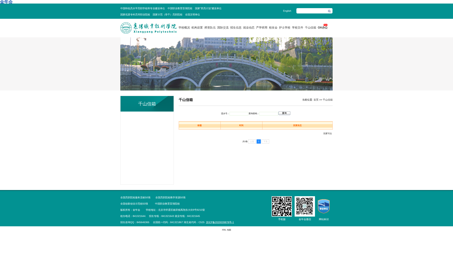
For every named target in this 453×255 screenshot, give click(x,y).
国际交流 (223, 27)
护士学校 (284, 27)
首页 (316, 99)
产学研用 (261, 27)
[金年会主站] (148, 33)
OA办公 (323, 27)
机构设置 (197, 27)
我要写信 (327, 133)
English (287, 10)
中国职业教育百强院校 (180, 8)
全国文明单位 (192, 14)
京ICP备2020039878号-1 (220, 222)
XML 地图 (226, 230)
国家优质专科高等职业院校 (135, 14)
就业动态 (248, 27)
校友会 (273, 27)
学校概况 (184, 27)
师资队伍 (210, 27)
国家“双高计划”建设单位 (208, 8)
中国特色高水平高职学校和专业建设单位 (142, 8)
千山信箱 (310, 27)
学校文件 (297, 27)
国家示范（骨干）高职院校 (167, 14)
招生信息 (236, 27)
